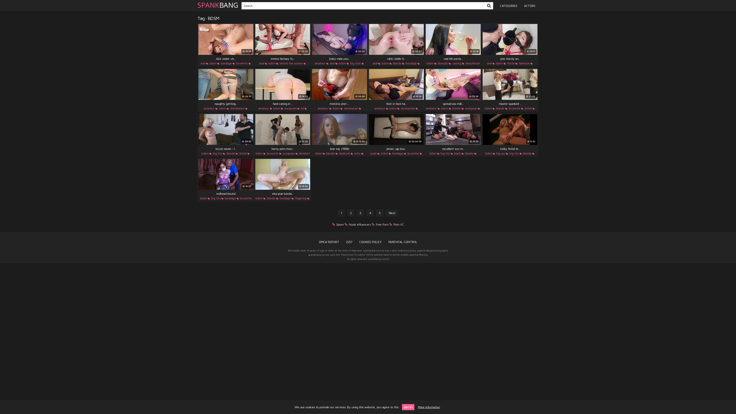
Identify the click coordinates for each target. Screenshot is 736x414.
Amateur (320, 63)
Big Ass (500, 153)
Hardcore (524, 63)
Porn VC (398, 224)
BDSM (213, 63)
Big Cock (355, 63)
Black (457, 153)
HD (302, 108)
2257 (349, 242)
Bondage (226, 63)
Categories (508, 5)
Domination (237, 108)
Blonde (397, 63)
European (290, 108)
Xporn (340, 224)
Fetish (510, 63)
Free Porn (382, 224)
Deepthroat (473, 63)
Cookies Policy (370, 242)
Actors (529, 5)
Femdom (304, 153)
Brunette (242, 63)
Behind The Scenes (291, 63)
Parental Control (402, 242)
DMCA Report (329, 242)
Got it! (408, 407)
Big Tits (217, 153)
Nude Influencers (360, 224)
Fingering (300, 198)
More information (429, 407)
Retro (357, 153)
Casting (456, 63)
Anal (202, 63)
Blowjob (443, 63)
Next (392, 213)
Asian (373, 153)
